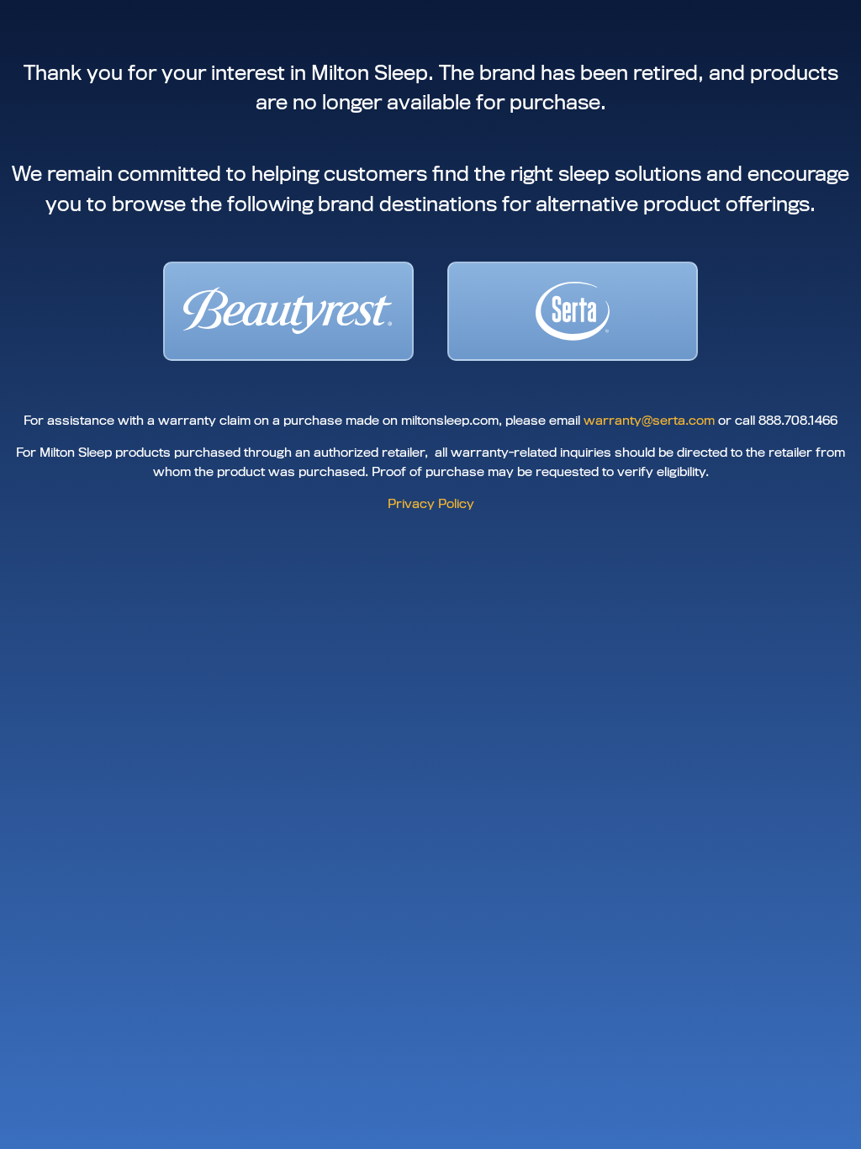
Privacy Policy (431, 504)
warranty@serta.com (649, 420)
